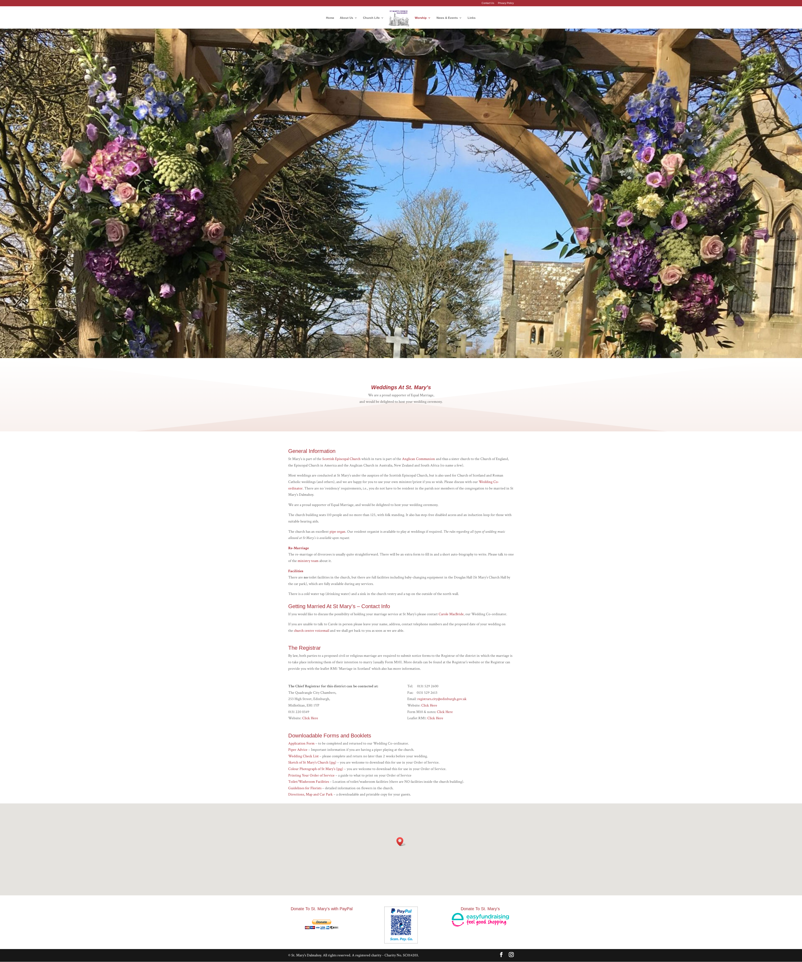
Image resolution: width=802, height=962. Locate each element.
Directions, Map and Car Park (310, 794)
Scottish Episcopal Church (341, 458)
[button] (401, 841)
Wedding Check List (303, 756)
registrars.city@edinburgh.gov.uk (442, 698)
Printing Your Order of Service (311, 775)
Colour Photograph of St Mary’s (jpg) (316, 768)
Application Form (301, 743)
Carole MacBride (451, 614)
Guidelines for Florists (304, 788)
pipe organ (337, 531)
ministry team (308, 560)
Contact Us (488, 3)
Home (330, 17)
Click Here (310, 718)
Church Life (371, 17)
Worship (421, 17)
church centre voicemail (311, 630)
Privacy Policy (506, 3)
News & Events (447, 17)
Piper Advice (297, 749)
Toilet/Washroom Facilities (308, 781)
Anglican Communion (418, 458)
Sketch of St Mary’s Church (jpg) (312, 762)
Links (472, 17)
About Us (346, 17)
